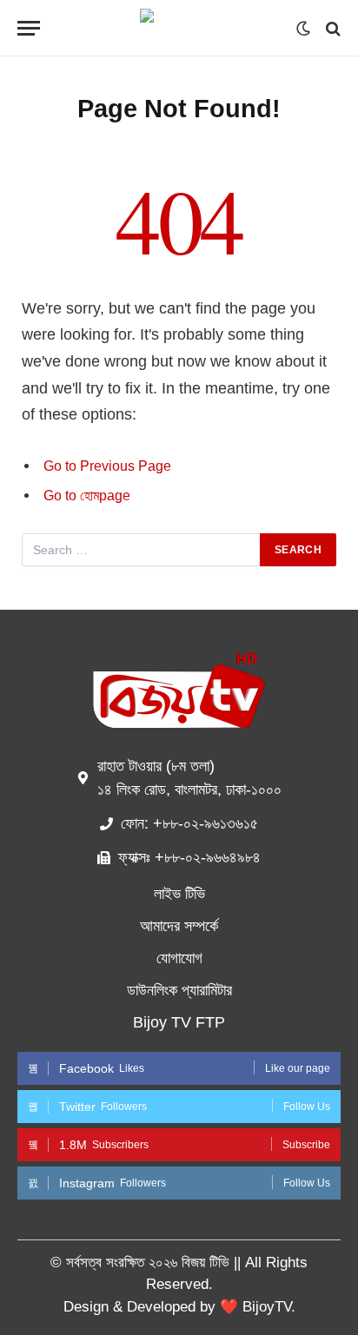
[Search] (331, 28)
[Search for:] (142, 549)
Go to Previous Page (107, 466)
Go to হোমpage (86, 495)
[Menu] (28, 28)
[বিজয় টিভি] (179, 28)
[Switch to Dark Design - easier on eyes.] (303, 28)
